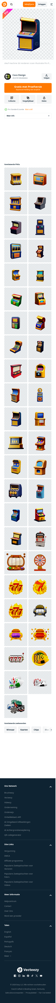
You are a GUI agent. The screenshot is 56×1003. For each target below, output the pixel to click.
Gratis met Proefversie (28, 88)
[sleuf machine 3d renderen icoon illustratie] (15, 179)
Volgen (46, 78)
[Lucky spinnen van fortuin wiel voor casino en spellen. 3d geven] (15, 970)
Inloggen (42, 4)
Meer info (10, 116)
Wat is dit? (29, 109)
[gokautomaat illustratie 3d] (15, 922)
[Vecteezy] (4, 4)
